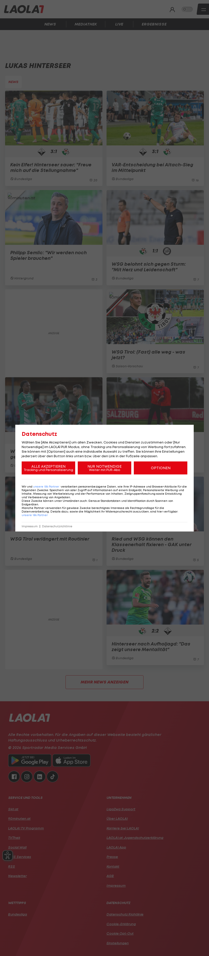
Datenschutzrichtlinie (57, 526)
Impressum (30, 526)
